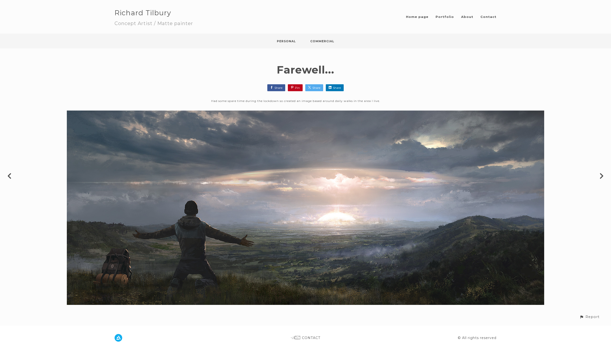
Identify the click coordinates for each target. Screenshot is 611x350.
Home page (417, 17)
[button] (589, 317)
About (467, 17)
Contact (488, 17)
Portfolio (445, 17)
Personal (286, 41)
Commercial (322, 41)
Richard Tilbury (143, 13)
